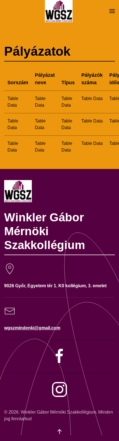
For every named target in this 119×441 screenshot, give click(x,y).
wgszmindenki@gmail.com (32, 327)
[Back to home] (59, 11)
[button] (112, 11)
